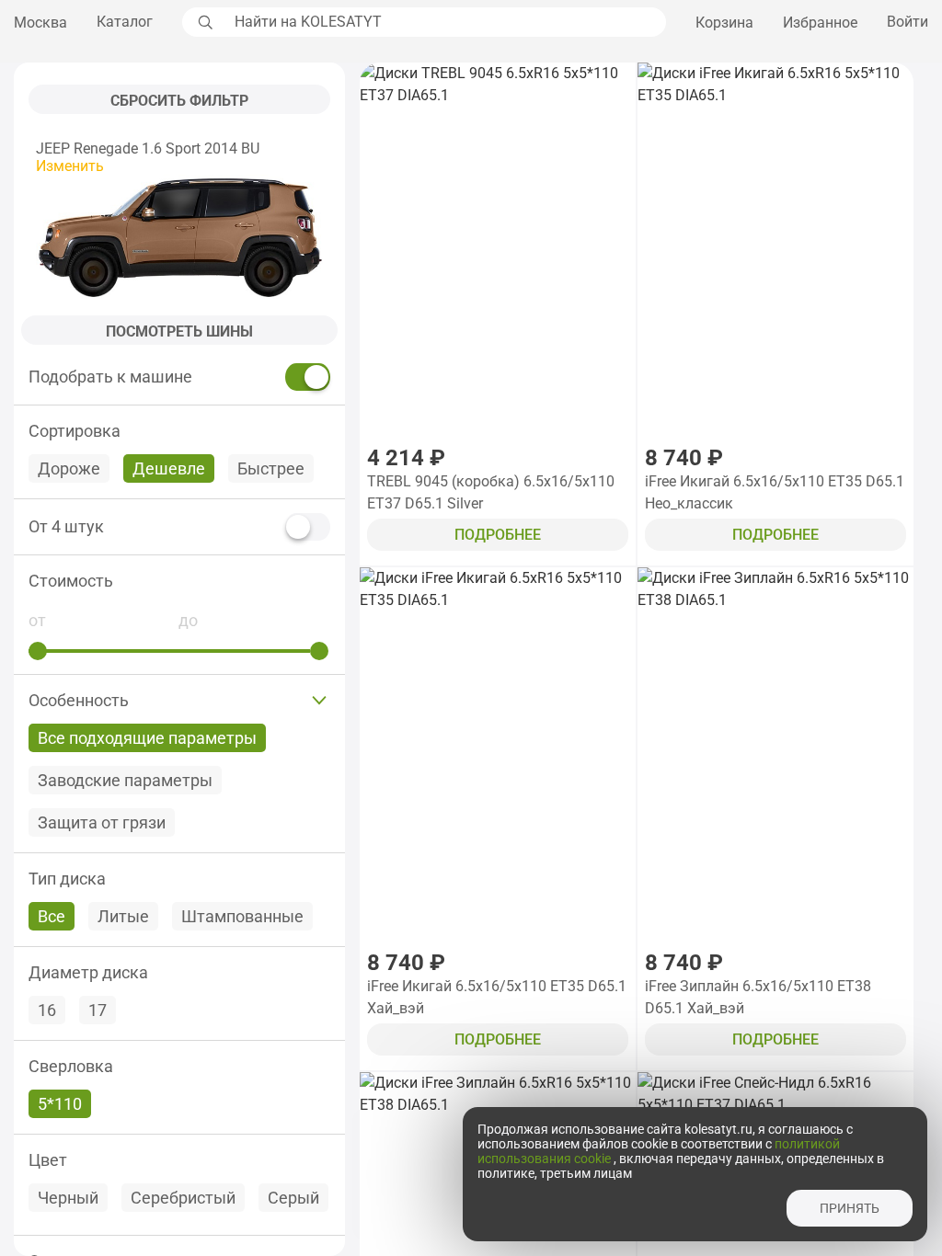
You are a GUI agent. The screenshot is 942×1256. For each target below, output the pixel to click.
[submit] (203, 22)
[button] (179, 580)
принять (849, 1208)
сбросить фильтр (179, 100)
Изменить (70, 166)
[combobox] (445, 22)
